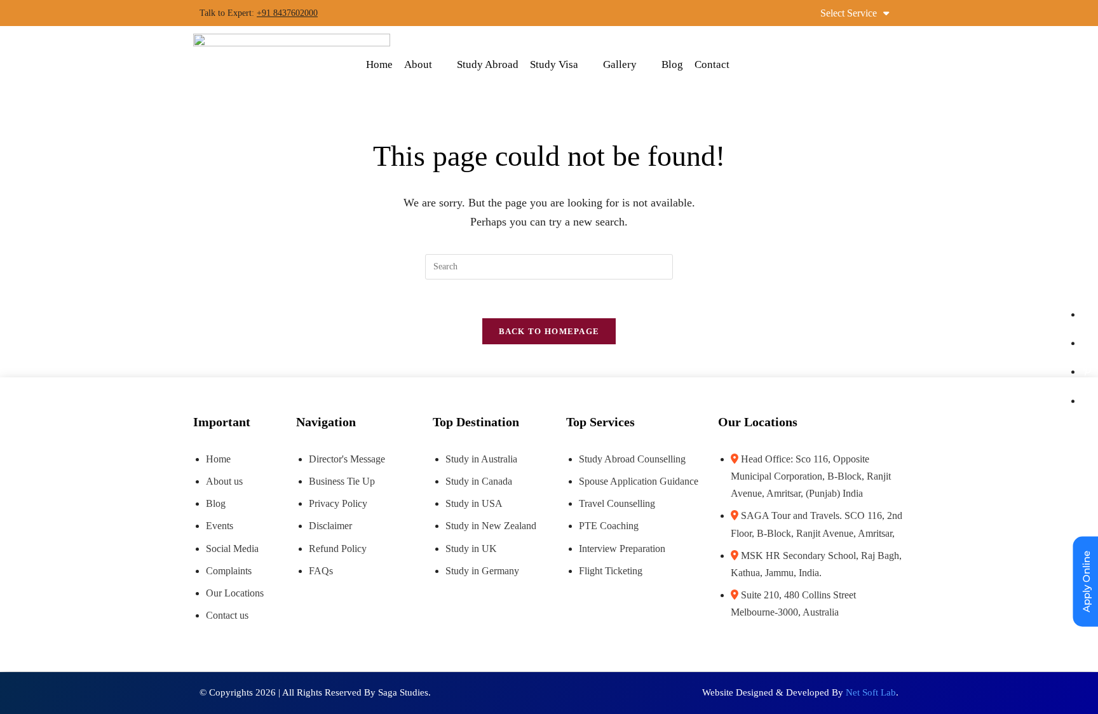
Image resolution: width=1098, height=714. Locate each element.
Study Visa (554, 64)
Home (379, 64)
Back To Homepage (549, 331)
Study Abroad (487, 64)
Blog (672, 64)
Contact (712, 64)
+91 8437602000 (287, 13)
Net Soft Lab (871, 692)
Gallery (620, 64)
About (418, 64)
